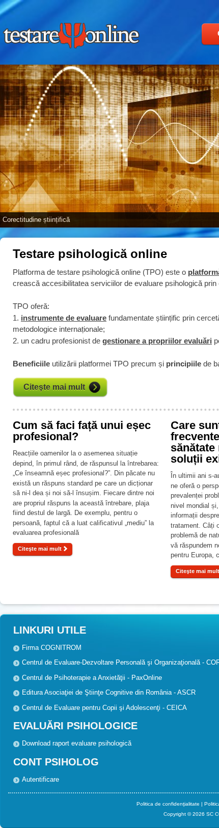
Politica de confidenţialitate (168, 804)
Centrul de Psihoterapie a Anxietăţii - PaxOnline (92, 677)
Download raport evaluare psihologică (76, 743)
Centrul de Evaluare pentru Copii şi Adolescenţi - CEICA (104, 707)
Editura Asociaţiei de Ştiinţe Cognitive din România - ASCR (109, 692)
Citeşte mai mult (40, 549)
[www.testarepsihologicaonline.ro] (72, 50)
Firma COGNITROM (51, 647)
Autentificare (40, 779)
